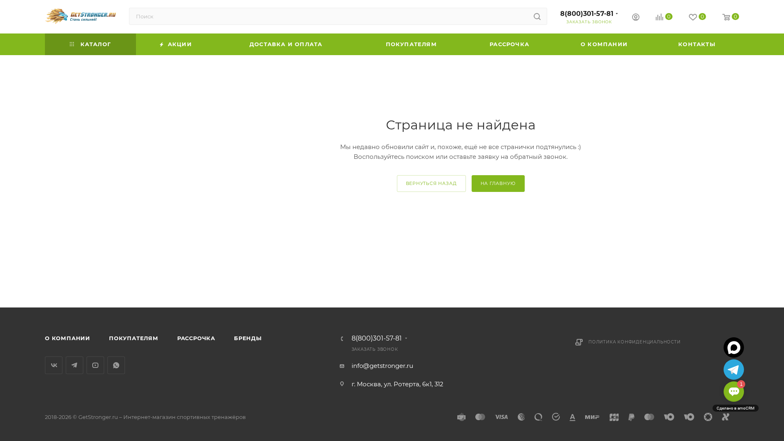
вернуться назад (431, 183)
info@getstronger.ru (382, 366)
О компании (67, 338)
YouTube (95, 365)
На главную (498, 183)
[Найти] (537, 16)
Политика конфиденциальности (634, 342)
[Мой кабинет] (635, 18)
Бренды (248, 338)
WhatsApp (116, 365)
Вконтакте (53, 365)
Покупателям (133, 338)
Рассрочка (196, 338)
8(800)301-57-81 (586, 14)
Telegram (74, 365)
